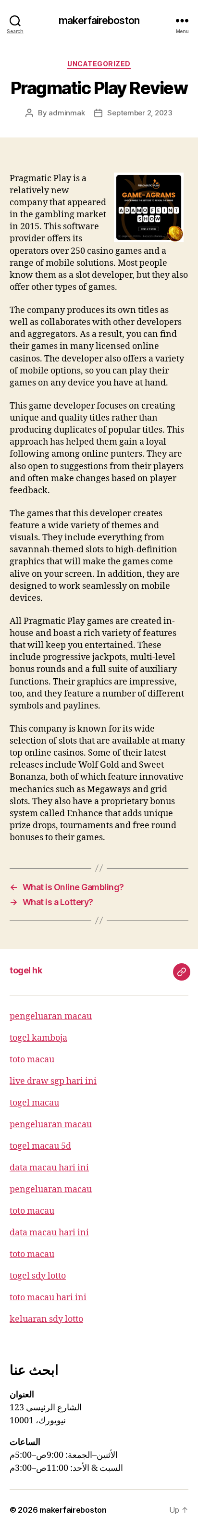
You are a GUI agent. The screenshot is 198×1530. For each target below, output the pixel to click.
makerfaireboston (99, 20)
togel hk (26, 970)
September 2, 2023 (140, 112)
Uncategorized (99, 64)
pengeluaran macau (51, 1016)
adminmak (67, 112)
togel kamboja (38, 1038)
